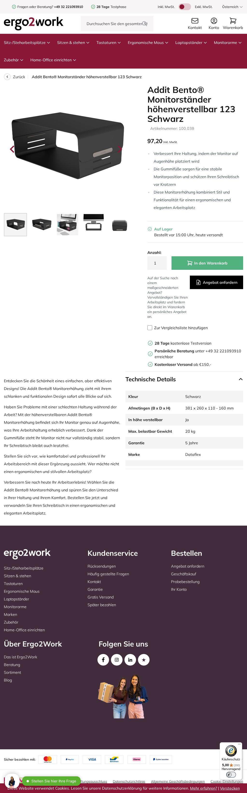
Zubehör (11, 59)
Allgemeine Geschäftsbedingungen (178, 781)
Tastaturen (106, 42)
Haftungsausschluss (91, 781)
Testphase (111, 7)
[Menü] (239, 745)
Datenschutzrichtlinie (129, 781)
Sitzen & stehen (71, 42)
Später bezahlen (102, 604)
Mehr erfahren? (203, 788)
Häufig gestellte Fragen (108, 573)
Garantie (95, 589)
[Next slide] (119, 149)
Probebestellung (185, 581)
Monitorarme (225, 42)
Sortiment (12, 672)
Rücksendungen (102, 566)
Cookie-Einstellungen (227, 781)
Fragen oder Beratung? (35, 7)
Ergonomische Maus (146, 42)
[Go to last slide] (12, 149)
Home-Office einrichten (51, 59)
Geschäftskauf (183, 573)
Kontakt (94, 581)
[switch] (231, 775)
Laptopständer (188, 42)
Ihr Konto (179, 589)
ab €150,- (183, 364)
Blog (8, 680)
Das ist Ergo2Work (20, 656)
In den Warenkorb (210, 263)
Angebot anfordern (220, 282)
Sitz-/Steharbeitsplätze (25, 42)
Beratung (12, 664)
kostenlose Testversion (183, 343)
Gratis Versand (101, 597)
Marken (10, 614)
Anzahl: (154, 252)
